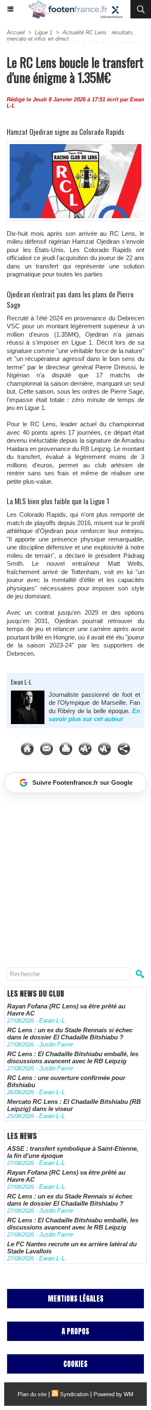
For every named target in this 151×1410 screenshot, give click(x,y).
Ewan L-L (21, 681)
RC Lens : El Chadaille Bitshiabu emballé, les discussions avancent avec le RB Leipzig (72, 1057)
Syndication (74, 1394)
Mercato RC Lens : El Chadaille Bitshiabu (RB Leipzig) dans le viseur (74, 1105)
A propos (75, 1331)
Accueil (16, 32)
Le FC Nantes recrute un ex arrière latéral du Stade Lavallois (72, 1247)
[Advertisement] (71, 877)
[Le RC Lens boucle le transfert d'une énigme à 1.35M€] (75, 144)
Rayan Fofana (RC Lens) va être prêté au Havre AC (66, 1010)
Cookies (75, 1363)
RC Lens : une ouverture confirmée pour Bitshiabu (66, 1081)
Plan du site (32, 1394)
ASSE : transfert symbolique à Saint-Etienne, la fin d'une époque (72, 1152)
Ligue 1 (43, 32)
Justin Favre (56, 1044)
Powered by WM (113, 1394)
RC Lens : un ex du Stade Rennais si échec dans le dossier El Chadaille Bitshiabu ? (70, 1033)
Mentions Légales (76, 1298)
